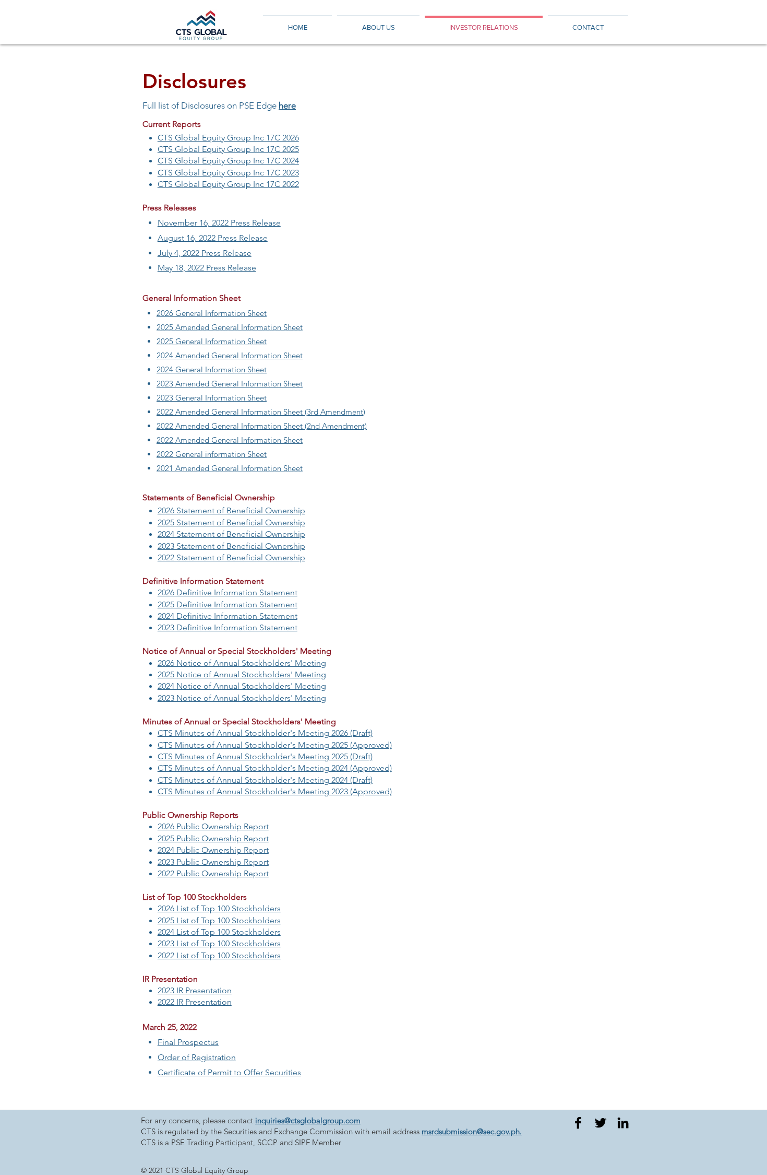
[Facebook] (578, 1123)
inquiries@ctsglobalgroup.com (308, 1120)
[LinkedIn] (623, 1123)
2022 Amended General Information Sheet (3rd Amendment (260, 412)
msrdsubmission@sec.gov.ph (471, 1131)
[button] (188, 1042)
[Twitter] (600, 1123)
